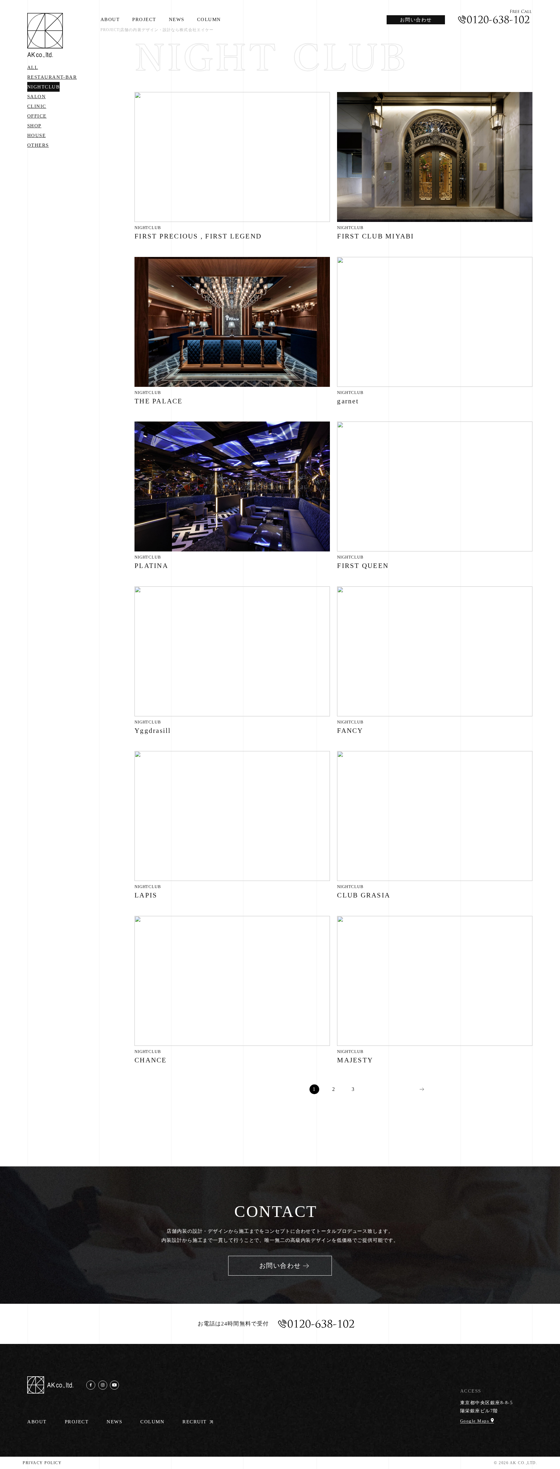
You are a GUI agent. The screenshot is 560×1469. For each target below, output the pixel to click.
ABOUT (110, 19)
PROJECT (144, 19)
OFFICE (37, 116)
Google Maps (475, 1420)
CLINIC (36, 106)
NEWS (176, 19)
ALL (32, 67)
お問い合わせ (416, 19)
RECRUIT (194, 1421)
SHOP (34, 125)
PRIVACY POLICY (42, 1463)
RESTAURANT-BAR (52, 77)
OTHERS (38, 145)
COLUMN (209, 19)
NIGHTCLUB (43, 86)
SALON (36, 96)
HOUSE (36, 135)
